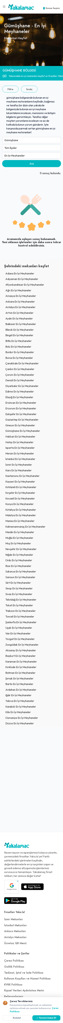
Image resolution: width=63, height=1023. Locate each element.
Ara (31, 163)
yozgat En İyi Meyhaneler (20, 639)
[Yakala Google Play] (15, 900)
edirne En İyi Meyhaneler (19, 391)
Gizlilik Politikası (14, 967)
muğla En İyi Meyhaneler (19, 537)
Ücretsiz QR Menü (15, 943)
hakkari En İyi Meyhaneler (20, 436)
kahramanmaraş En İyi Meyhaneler (25, 526)
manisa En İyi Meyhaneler (19, 521)
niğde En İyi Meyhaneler (19, 554)
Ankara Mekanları (15, 931)
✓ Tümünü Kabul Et (46, 1017)
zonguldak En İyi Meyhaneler (21, 644)
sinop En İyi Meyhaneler (19, 588)
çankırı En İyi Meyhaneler (19, 369)
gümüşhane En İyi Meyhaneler (22, 430)
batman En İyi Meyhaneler (20, 672)
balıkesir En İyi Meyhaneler (20, 324)
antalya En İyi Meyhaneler (20, 307)
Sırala (29, 89)
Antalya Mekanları (15, 937)
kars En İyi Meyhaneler (18, 470)
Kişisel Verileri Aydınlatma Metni (24, 990)
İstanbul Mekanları (15, 925)
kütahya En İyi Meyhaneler (20, 509)
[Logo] (16, 846)
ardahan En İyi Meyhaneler (20, 689)
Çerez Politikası (14, 961)
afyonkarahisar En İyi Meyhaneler (24, 284)
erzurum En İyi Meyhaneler (20, 408)
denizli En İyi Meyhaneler (19, 380)
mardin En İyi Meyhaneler (19, 532)
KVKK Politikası (13, 985)
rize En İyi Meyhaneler (18, 566)
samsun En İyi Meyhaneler (20, 577)
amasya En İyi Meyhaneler (20, 296)
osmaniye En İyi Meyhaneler (21, 717)
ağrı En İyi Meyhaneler (18, 290)
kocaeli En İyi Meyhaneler (20, 498)
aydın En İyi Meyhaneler (19, 318)
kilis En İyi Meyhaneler (18, 712)
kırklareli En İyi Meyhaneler (20, 487)
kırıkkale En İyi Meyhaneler (20, 667)
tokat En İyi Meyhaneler (19, 605)
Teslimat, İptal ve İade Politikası (23, 973)
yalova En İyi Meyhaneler (19, 701)
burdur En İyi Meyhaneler (19, 352)
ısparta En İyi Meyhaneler (20, 447)
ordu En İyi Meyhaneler (18, 560)
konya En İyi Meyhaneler (19, 504)
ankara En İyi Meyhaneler (20, 301)
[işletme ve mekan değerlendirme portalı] (4, 6)
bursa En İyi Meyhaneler (19, 357)
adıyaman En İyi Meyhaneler (21, 279)
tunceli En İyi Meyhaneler (19, 616)
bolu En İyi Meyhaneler (18, 346)
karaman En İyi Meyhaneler (21, 661)
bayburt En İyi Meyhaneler (20, 655)
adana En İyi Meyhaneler (19, 273)
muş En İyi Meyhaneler (18, 543)
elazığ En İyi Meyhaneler (19, 397)
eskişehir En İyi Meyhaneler (20, 414)
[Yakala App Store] (32, 886)
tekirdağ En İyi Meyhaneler (20, 599)
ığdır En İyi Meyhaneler (18, 695)
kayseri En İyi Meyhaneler (20, 481)
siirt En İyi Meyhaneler (18, 582)
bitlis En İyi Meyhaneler (18, 341)
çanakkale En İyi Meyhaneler (22, 363)
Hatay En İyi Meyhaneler (19, 442)
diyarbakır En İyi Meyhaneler (21, 386)
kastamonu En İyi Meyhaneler (22, 476)
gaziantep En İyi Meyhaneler (21, 419)
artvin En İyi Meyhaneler (19, 312)
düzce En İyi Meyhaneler (19, 723)
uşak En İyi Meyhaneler (18, 627)
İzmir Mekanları (13, 919)
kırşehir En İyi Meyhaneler (20, 492)
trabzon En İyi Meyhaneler (20, 610)
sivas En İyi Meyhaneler (18, 594)
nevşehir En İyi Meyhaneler (20, 549)
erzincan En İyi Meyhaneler (20, 402)
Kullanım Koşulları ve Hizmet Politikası (27, 978)
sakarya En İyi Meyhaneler (20, 571)
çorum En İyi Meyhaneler (19, 374)
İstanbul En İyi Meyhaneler (20, 459)
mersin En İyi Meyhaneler (19, 453)
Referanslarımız (13, 996)
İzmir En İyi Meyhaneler (18, 464)
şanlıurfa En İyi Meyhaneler (20, 622)
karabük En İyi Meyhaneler (20, 706)
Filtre (10, 89)
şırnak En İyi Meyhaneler (19, 678)
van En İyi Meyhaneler (18, 633)
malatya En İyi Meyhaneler (20, 515)
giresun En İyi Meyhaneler (20, 425)
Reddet (17, 1017)
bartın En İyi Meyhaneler (19, 684)
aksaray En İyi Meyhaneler (20, 650)
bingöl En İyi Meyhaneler (19, 335)
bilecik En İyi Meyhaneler (19, 329)
